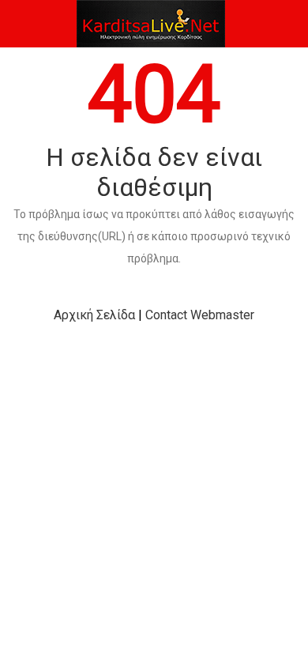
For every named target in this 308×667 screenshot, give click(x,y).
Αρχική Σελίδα (94, 314)
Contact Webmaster (199, 314)
